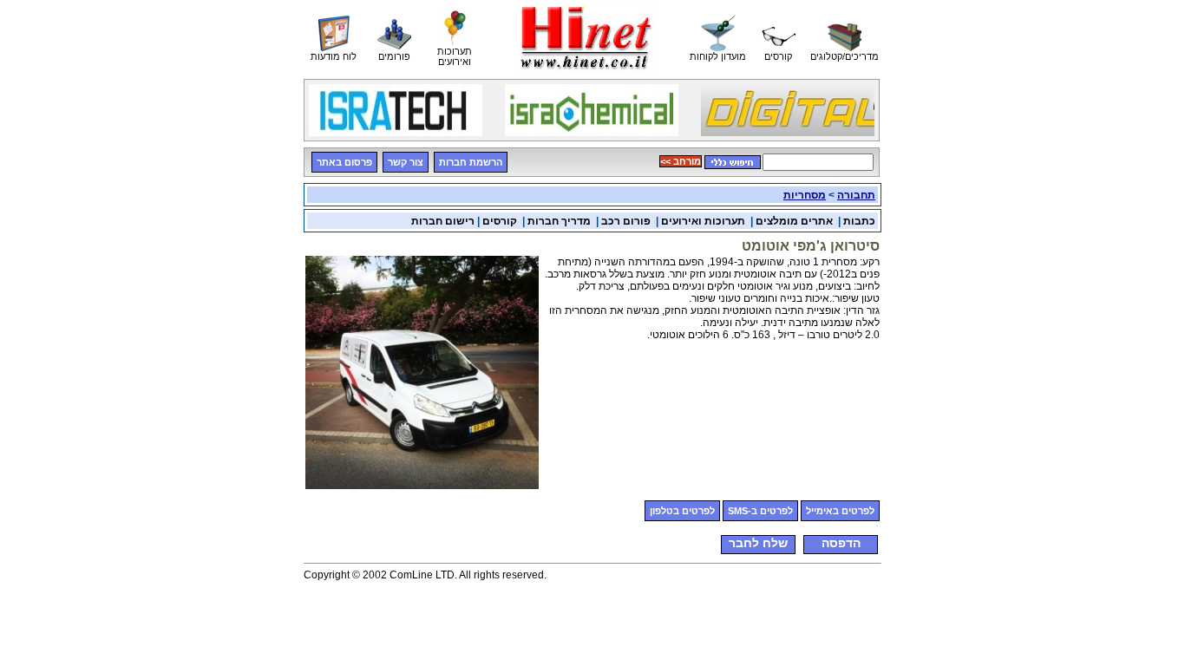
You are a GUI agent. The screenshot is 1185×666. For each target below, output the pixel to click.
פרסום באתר (344, 162)
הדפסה (841, 543)
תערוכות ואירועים (703, 221)
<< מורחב (680, 161)
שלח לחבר (758, 543)
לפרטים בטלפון (682, 511)
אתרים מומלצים (794, 221)
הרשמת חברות (470, 162)
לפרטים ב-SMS (760, 511)
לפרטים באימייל (840, 511)
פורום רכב (626, 221)
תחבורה (856, 195)
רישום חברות (443, 221)
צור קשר (405, 162)
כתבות (859, 221)
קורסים (499, 221)
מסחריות (804, 195)
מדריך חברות (559, 221)
